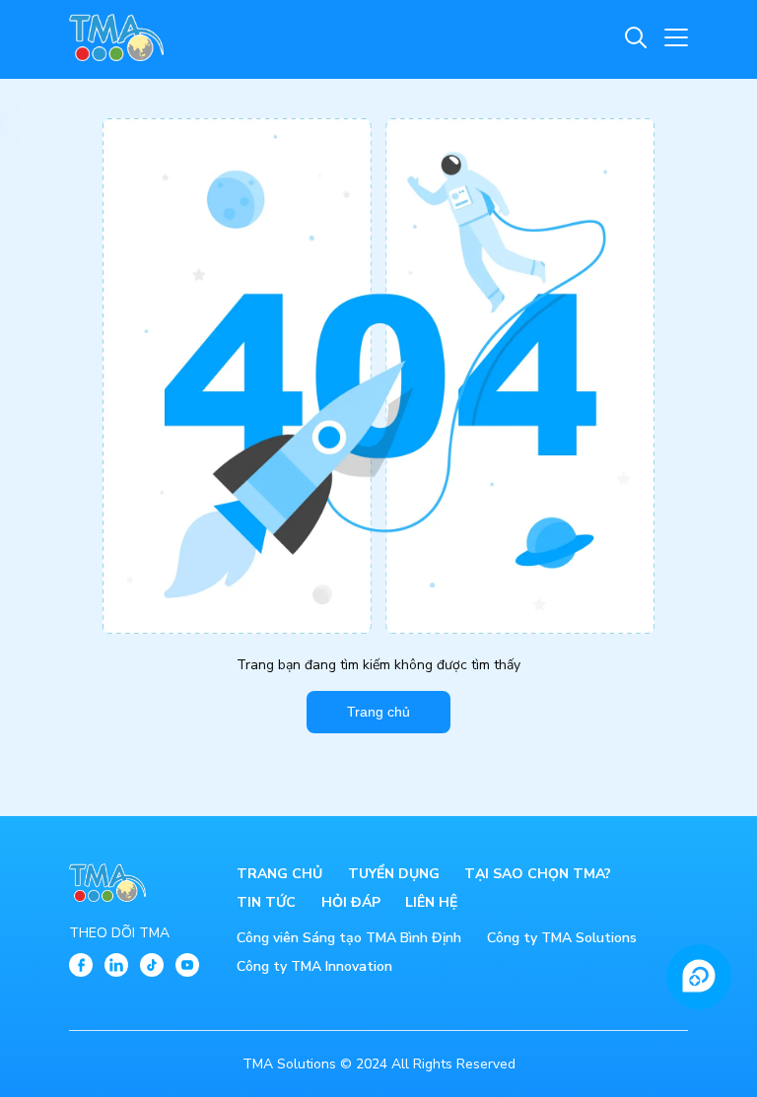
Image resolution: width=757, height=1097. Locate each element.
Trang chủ (378, 712)
